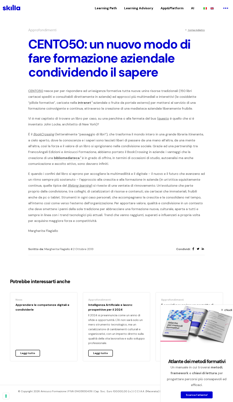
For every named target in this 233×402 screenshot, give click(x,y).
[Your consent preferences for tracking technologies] (6, 396)
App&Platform (172, 8)
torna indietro (196, 30)
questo (163, 118)
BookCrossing (43, 134)
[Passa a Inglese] (212, 8)
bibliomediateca (67, 158)
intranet (85, 102)
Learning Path (106, 8)
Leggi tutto (27, 353)
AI (192, 8)
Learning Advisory (138, 8)
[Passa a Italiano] (205, 8)
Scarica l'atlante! (197, 395)
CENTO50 (35, 91)
